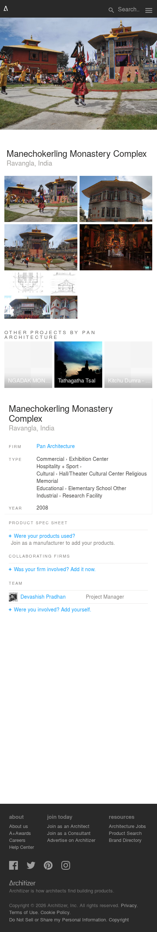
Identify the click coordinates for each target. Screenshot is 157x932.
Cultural (45, 473)
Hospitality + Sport (57, 466)
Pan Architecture (56, 446)
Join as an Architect (68, 825)
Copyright (119, 919)
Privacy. (129, 905)
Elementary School (90, 488)
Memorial (47, 480)
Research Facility (82, 495)
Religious (136, 473)
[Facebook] (13, 867)
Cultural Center (106, 473)
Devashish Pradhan (43, 596)
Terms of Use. (24, 912)
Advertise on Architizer (71, 839)
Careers (17, 839)
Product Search (125, 832)
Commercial (50, 458)
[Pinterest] (48, 867)
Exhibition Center (88, 458)
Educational (50, 488)
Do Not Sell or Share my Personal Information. (58, 919)
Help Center (21, 846)
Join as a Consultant (69, 832)
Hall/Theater (73, 473)
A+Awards (20, 832)
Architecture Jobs (127, 825)
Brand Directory (125, 839)
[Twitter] (31, 867)
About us (18, 825)
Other (119, 488)
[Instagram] (65, 867)
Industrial (47, 495)
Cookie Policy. (56, 912)
